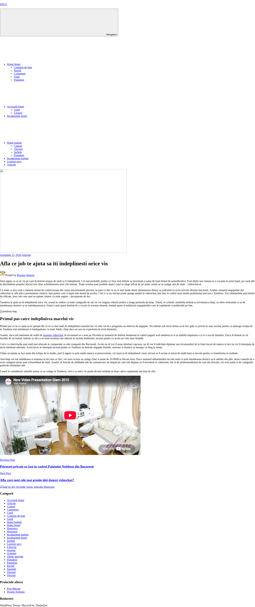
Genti (17, 109)
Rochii (17, 70)
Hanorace (12, 528)
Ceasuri (18, 112)
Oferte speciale (15, 556)
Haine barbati (14, 142)
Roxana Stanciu (25, 275)
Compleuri (20, 73)
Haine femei (13, 64)
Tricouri (18, 149)
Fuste (17, 76)
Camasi (18, 145)
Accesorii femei (15, 106)
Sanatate (11, 569)
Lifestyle (11, 547)
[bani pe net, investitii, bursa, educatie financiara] (27, 486)
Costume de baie (23, 67)
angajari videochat (53, 335)
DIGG (3, 4)
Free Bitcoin (13, 588)
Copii (10, 512)
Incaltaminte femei (17, 116)
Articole (11, 164)
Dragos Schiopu (16, 591)
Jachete (18, 152)
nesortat (11, 550)
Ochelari (11, 553)
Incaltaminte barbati (17, 158)
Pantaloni (19, 79)
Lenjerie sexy (14, 161)
